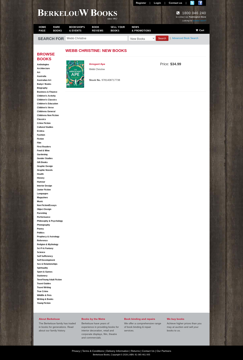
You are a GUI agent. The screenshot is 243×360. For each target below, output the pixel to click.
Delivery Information (117, 351)
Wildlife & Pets (44, 295)
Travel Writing (44, 287)
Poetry (40, 229)
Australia (41, 76)
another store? (199, 21)
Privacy (76, 351)
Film (39, 143)
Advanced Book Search (185, 38)
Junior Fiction (44, 189)
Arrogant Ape (97, 64)
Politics (40, 232)
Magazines (42, 197)
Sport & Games (44, 272)
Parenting (42, 213)
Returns (135, 351)
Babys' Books (44, 84)
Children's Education (47, 103)
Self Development (46, 260)
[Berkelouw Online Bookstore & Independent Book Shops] (77, 13)
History (40, 178)
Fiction (40, 139)
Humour (41, 182)
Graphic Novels (45, 170)
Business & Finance (47, 92)
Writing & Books (45, 299)
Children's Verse (45, 107)
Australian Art (44, 80)
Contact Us (148, 351)
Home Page (42, 29)
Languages (42, 193)
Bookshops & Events (77, 29)
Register (141, 2)
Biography (42, 88)
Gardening (42, 154)
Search (162, 38)
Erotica (40, 131)
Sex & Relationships (47, 264)
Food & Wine (43, 150)
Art (38, 72)
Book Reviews (98, 29)
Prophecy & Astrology (48, 236)
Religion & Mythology (47, 244)
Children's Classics (47, 99)
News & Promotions (141, 29)
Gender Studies (45, 158)
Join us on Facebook (200, 3)
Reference (42, 240)
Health (40, 174)
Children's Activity (46, 96)
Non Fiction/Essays (47, 205)
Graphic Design (45, 166)
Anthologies (43, 64)
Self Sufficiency (45, 256)
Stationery (42, 275)
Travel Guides (44, 283)
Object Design (44, 209)
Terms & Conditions (93, 351)
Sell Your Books (118, 29)
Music (40, 201)
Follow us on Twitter (192, 3)
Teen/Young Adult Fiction (49, 279)
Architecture (43, 68)
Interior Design (44, 186)
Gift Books (42, 162)
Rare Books (57, 29)
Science (41, 252)
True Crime (42, 291)
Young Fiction (44, 303)
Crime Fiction (44, 123)
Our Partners (164, 351)
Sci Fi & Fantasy (45, 248)
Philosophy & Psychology (50, 221)
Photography (43, 225)
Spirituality (42, 268)
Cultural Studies (45, 127)
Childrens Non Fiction (48, 115)
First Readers (44, 146)
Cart (201, 30)
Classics (41, 119)
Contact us (175, 2)
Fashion (41, 135)
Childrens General (46, 111)
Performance (43, 217)
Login (157, 2)
